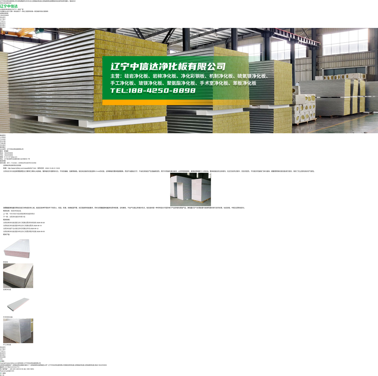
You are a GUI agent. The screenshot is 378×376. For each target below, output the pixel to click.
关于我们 (3, 19)
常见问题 (3, 141)
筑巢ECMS (10, 371)
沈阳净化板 (28, 1)
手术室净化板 (8, 317)
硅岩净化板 (15, 211)
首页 (8, 163)
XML (1, 359)
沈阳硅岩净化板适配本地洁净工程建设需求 (18, 225)
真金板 (5, 262)
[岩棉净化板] (18, 275)
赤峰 (28, 369)
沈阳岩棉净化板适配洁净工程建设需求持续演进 (19, 222)
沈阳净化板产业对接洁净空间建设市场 (16, 228)
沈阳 (11, 369)
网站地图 (3, 357)
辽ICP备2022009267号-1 (12, 367)
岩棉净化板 (7, 289)
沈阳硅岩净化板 (8, 171)
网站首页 (3, 17)
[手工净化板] (18, 330)
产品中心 (3, 21)
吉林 (14, 369)
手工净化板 (7, 344)
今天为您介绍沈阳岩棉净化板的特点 (22, 214)
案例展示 (3, 25)
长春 (17, 369)
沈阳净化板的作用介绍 (17, 217)
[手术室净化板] (18, 303)
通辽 (25, 369)
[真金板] (18, 248)
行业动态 (3, 139)
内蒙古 (32, 369)
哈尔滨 (21, 369)
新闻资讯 (3, 23)
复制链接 (20, 363)
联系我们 (3, 27)
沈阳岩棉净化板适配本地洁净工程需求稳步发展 (19, 231)
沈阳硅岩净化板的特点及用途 (27, 163)
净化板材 (3, 145)
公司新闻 (3, 137)
